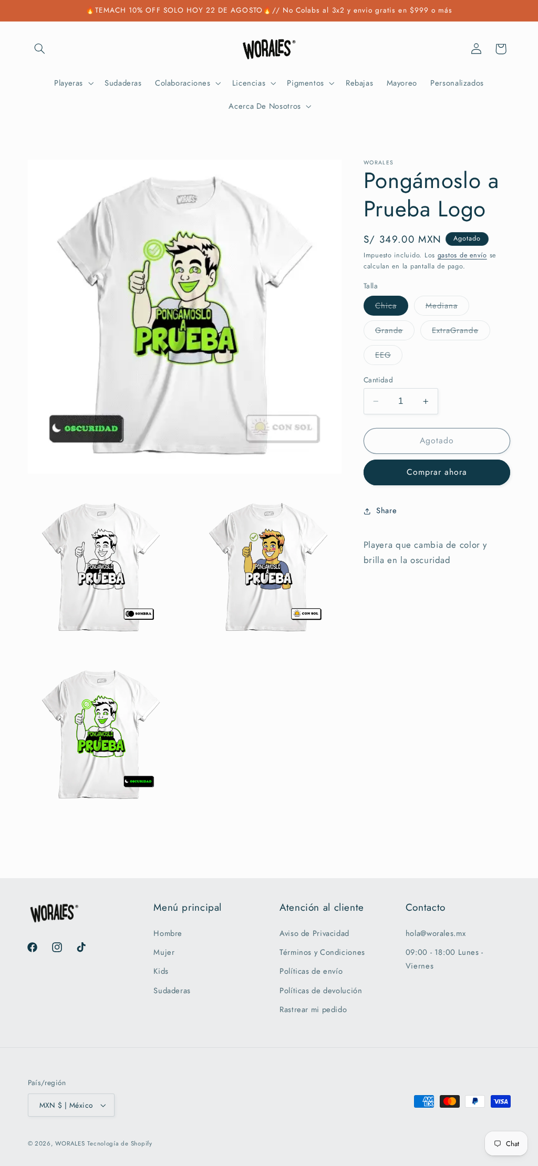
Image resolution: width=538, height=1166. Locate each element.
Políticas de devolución (321, 990)
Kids (161, 971)
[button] (40, 49)
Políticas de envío (311, 971)
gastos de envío (462, 255)
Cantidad (378, 379)
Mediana (447, 307)
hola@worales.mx (435, 933)
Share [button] (386, 510)
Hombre (167, 933)
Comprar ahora (437, 472)
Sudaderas (172, 990)
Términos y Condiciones (322, 952)
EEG (388, 357)
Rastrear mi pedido (313, 1009)
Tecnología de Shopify (119, 1143)
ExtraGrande (461, 332)
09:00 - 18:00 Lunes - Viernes (444, 959)
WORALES (70, 1143)
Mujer (163, 952)
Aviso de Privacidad (314, 933)
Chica (391, 307)
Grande (395, 332)
